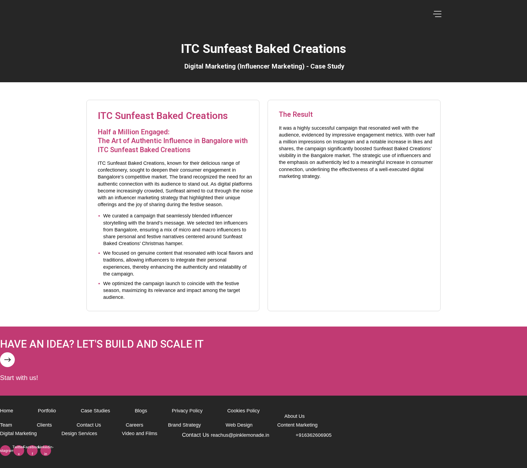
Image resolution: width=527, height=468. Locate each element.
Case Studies (95, 410)
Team (6, 425)
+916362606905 (314, 435)
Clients (44, 425)
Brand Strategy (184, 425)
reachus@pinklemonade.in (240, 435)
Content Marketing (297, 425)
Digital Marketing (18, 433)
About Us (294, 416)
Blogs (141, 410)
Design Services (79, 433)
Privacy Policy (187, 410)
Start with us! (19, 377)
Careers (134, 425)
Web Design (239, 425)
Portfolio (47, 410)
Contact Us (89, 425)
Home (6, 410)
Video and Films (139, 433)
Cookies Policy (243, 410)
